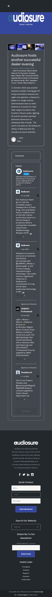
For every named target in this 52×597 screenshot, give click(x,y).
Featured (29, 76)
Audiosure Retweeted (29, 304)
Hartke (35, 76)
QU (12, 80)
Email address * (26, 543)
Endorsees (26, 580)
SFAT (27, 80)
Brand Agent (23, 595)
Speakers (33, 80)
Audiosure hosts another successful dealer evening (25, 59)
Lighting (14, 78)
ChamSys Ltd (26, 372)
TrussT (14, 83)
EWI (23, 76)
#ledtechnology (22, 230)
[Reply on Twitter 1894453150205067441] (16, 360)
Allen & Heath (32, 71)
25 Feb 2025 (25, 315)
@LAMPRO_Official (24, 263)
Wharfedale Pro (29, 83)
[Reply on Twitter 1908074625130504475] (16, 296)
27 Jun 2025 (25, 196)
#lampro (20, 233)
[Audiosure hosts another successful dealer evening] (26, 47)
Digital (18, 76)
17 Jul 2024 (25, 376)
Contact (26, 570)
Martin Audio (23, 78)
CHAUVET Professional (26, 310)
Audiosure (25, 192)
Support (26, 573)
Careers (26, 576)
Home (21, 24)
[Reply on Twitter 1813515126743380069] (16, 400)
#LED (26, 233)
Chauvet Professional (19, 73)
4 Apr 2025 (25, 249)
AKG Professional (19, 71)
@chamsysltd (22, 385)
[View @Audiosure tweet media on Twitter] (29, 233)
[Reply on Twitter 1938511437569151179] (16, 237)
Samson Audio (19, 80)
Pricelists (26, 567)
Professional (33, 78)
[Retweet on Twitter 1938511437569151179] (18, 237)
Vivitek (19, 83)
